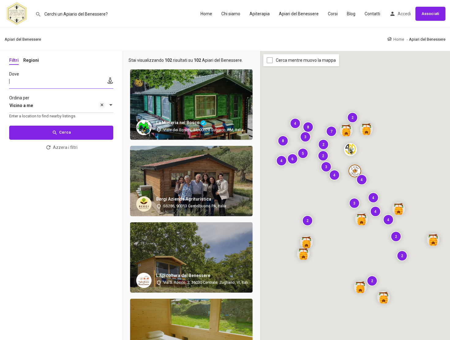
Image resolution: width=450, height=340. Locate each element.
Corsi (333, 13)
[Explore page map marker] (350, 149)
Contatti (372, 13)
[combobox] (61, 105)
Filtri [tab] (14, 60)
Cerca (65, 132)
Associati (430, 13)
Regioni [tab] (31, 60)
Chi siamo (230, 13)
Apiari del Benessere (299, 13)
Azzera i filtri (65, 147)
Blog (351, 13)
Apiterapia (259, 13)
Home (206, 13)
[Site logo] (18, 13)
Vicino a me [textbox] (21, 105)
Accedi (404, 13)
